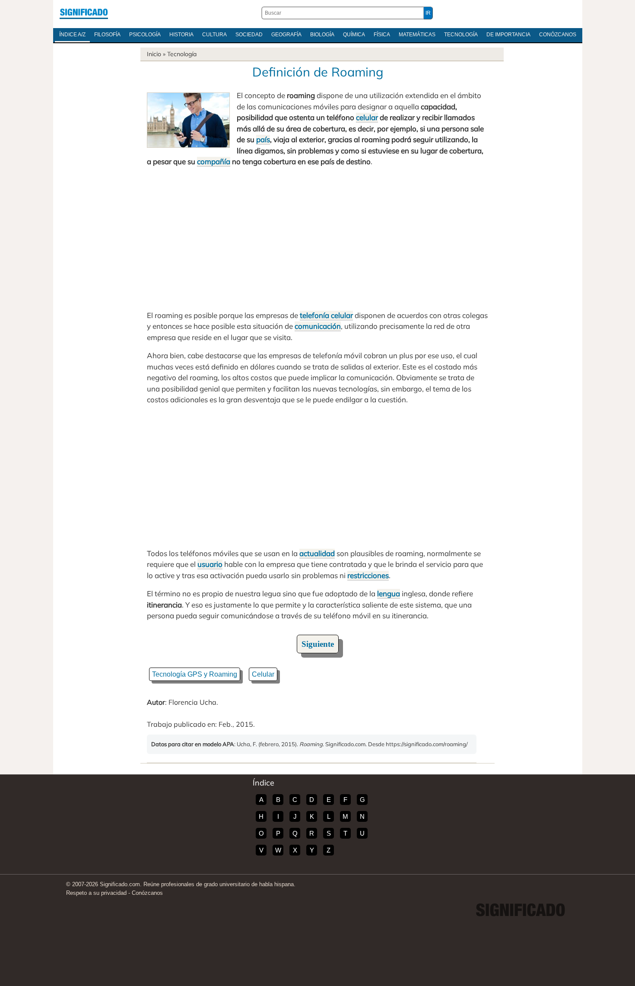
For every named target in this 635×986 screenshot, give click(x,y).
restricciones (368, 575)
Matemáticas (417, 35)
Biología (322, 35)
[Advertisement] (317, 238)
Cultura (214, 35)
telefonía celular (326, 315)
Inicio (154, 54)
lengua (388, 593)
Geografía (286, 35)
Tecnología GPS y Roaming (194, 674)
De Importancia (508, 35)
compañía (213, 161)
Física (382, 35)
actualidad (317, 553)
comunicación (318, 326)
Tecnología (461, 35)
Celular (263, 674)
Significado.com (84, 13)
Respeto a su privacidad (96, 893)
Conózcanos (557, 35)
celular (367, 117)
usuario (209, 564)
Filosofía (107, 35)
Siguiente (318, 644)
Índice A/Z (72, 35)
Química (354, 35)
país (263, 139)
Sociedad (249, 35)
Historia (181, 35)
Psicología (145, 35)
